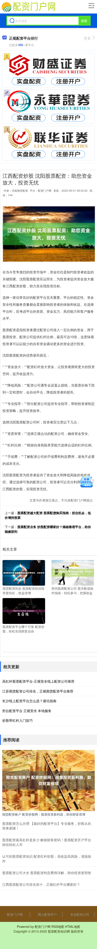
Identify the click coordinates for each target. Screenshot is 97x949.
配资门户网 (15, 914)
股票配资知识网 (59, 931)
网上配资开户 (47, 914)
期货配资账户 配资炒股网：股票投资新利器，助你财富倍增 (43, 814)
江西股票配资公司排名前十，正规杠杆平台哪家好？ (41, 884)
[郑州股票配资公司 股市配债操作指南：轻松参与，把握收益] (72, 572)
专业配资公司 (79, 914)
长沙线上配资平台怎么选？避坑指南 (29, 700)
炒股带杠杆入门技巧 (17, 720)
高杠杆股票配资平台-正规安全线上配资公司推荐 (38, 681)
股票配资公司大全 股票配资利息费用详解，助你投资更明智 (46, 872)
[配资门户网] (28, 7)
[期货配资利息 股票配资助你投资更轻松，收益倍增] (23, 572)
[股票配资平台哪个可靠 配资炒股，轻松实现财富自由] (23, 610)
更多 (87, 38)
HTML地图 (72, 926)
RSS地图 (57, 926)
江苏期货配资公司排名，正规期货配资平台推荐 (37, 691)
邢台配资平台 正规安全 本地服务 (26, 710)
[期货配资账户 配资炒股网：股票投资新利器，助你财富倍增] (48, 780)
